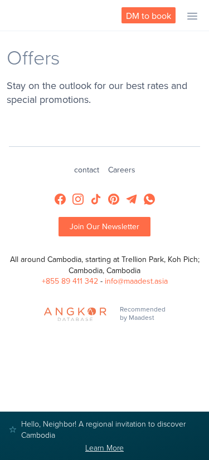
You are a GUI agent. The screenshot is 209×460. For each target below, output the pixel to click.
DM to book (148, 15)
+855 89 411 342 (70, 280)
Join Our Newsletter (104, 226)
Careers (121, 169)
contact (86, 169)
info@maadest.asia (136, 280)
